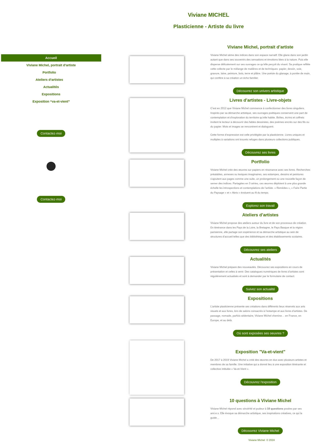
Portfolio (49, 72)
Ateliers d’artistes (49, 80)
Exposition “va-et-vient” (51, 101)
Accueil (51, 58)
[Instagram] (51, 166)
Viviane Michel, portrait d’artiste (51, 65)
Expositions (51, 94)
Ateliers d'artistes (260, 214)
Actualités (51, 87)
